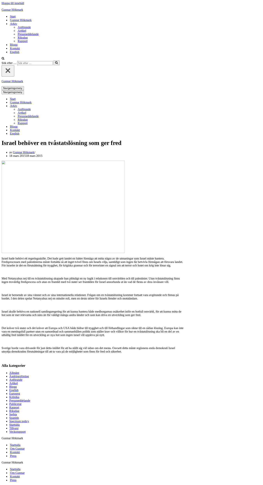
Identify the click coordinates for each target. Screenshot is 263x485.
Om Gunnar (17, 448)
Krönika (14, 397)
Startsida (14, 424)
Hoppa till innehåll (13, 3)
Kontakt (15, 48)
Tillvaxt (13, 428)
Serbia (13, 414)
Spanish (14, 417)
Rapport (23, 41)
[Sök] (3, 58)
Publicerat (15, 404)
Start (13, 16)
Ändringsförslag (19, 376)
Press (13, 456)
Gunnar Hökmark (21, 20)
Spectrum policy (19, 421)
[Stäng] (8, 71)
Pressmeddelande (28, 34)
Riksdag (23, 37)
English (14, 52)
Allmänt (14, 372)
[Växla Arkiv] (69, 106)
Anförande (24, 27)
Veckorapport (17, 431)
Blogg (14, 44)
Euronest (14, 393)
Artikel (22, 30)
